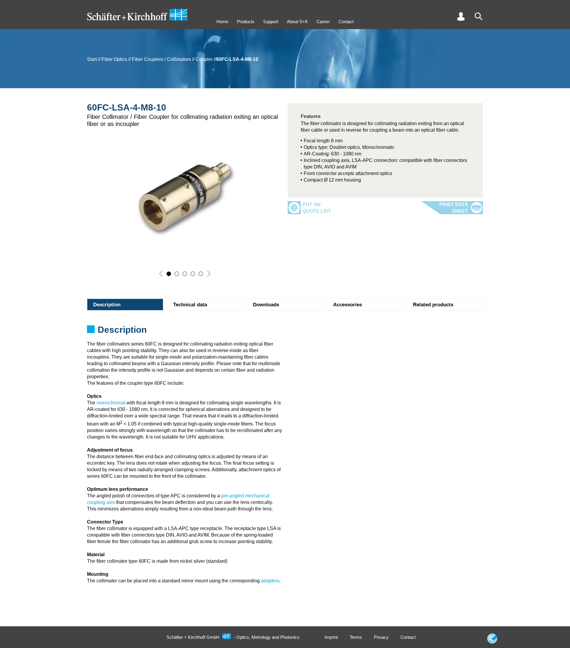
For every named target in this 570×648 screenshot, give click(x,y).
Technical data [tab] (190, 305)
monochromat (110, 402)
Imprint (331, 637)
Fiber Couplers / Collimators (161, 59)
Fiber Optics (114, 59)
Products (245, 21)
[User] (460, 16)
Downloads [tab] (266, 305)
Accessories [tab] (347, 305)
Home (222, 21)
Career (323, 21)
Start (92, 59)
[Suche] (478, 16)
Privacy (381, 637)
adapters (270, 580)
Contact (346, 21)
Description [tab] (107, 305)
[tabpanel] (285, 331)
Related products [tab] (433, 305)
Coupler (204, 59)
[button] (160, 274)
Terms (356, 637)
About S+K (297, 21)
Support (270, 21)
